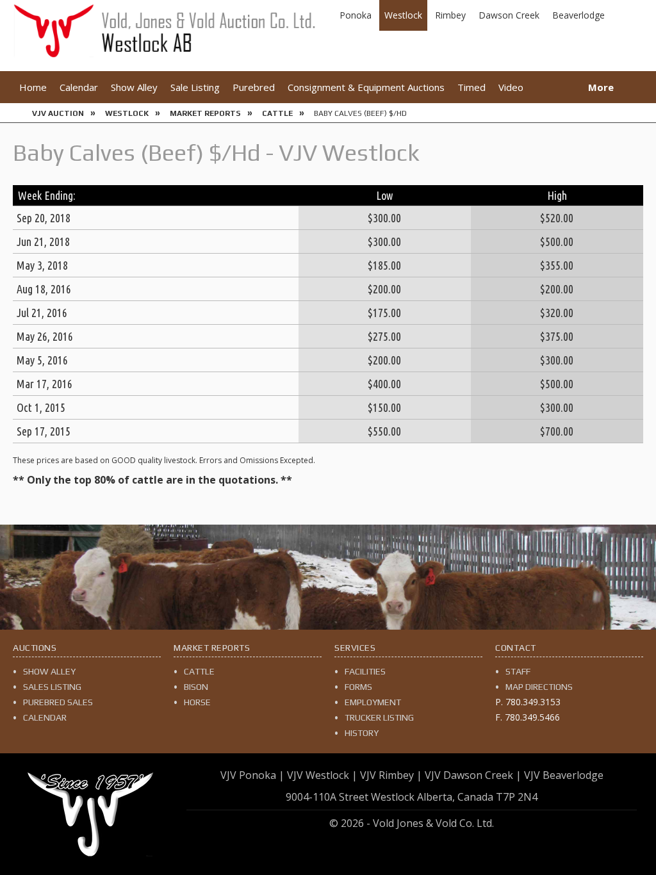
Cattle (277, 113)
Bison (196, 687)
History (362, 733)
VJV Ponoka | (252, 775)
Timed (471, 87)
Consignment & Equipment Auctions (366, 87)
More (601, 87)
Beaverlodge (578, 15)
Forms (358, 687)
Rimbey (450, 15)
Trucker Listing (379, 717)
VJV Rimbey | (391, 775)
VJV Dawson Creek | (473, 775)
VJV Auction (58, 113)
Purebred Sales (58, 702)
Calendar (79, 87)
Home (33, 87)
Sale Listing (195, 87)
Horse (197, 702)
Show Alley (134, 87)
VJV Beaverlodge (563, 775)
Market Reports (205, 113)
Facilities (365, 671)
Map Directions (539, 687)
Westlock (403, 15)
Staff (517, 671)
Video (510, 87)
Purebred (254, 87)
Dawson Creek (509, 15)
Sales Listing (52, 687)
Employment (373, 702)
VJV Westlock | (322, 775)
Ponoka (356, 15)
